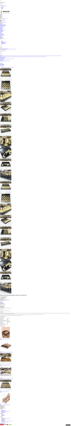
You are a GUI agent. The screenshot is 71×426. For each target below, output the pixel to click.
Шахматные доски (3, 42)
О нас (1, 409)
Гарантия (2, 8)
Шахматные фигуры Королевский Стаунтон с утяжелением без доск (6, 378)
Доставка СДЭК (1, 307)
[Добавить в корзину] (0, 339)
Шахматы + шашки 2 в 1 (3, 43)
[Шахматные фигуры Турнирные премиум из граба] (5, 403)
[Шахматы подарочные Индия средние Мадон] (5, 390)
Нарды (2, 41)
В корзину (2, 302)
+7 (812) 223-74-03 (3, 421)
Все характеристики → (2, 300)
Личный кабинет (3, 414)
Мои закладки (2, 415)
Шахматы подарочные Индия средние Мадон (4, 391)
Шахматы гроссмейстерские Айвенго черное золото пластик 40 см (7, 67)
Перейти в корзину (2, 38)
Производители (2, 412)
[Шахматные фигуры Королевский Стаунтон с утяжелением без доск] (5, 377)
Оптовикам (2, 411)
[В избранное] (0, 301)
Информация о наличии (2, 303)
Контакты (2, 7)
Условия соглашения (3, 410)
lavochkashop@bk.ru (2, 423)
